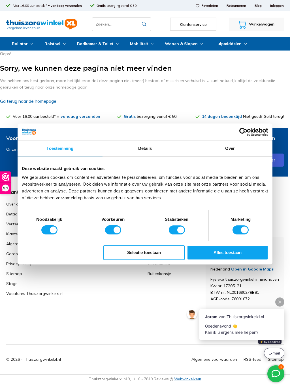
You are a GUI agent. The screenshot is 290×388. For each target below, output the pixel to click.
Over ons (14, 204)
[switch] (113, 229)
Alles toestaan (228, 252)
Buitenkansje (159, 273)
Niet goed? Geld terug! (243, 116)
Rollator (20, 43)
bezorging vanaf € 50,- (118, 6)
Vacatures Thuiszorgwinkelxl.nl (34, 293)
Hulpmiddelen (228, 43)
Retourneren (236, 6)
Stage (12, 283)
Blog (258, 6)
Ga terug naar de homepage (28, 101)
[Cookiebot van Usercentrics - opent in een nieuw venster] (243, 132)
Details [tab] (145, 148)
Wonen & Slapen (181, 43)
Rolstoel (52, 43)
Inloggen (277, 6)
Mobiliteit (139, 43)
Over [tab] (230, 148)
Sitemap (14, 273)
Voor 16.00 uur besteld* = (47, 6)
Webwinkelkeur (187, 379)
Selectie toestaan (144, 252)
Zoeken (144, 24)
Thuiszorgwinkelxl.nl (42, 359)
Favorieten (210, 6)
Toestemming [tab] (59, 148)
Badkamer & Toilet (95, 43)
